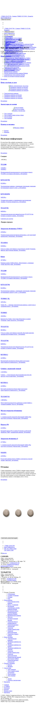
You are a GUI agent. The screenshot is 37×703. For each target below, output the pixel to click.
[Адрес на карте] (18, 351)
